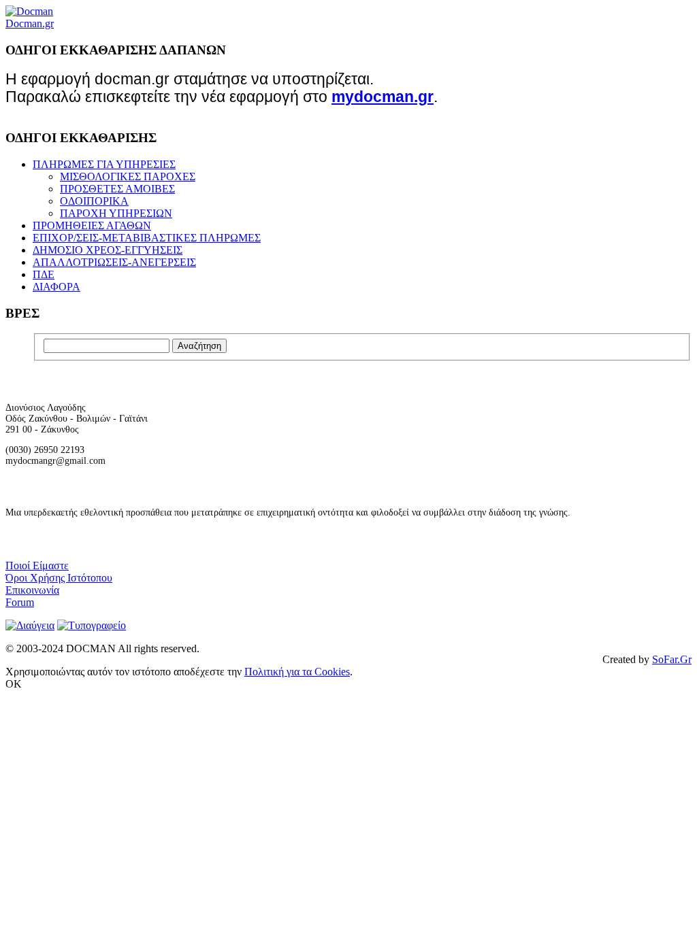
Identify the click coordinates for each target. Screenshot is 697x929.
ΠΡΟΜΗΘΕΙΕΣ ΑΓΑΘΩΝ (92, 225)
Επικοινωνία (32, 590)
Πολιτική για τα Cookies (297, 671)
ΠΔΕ (43, 274)
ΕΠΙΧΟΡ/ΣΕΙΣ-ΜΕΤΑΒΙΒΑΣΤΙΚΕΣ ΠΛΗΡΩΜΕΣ (147, 237)
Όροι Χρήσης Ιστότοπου (58, 578)
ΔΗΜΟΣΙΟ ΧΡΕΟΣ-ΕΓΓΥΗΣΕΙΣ (107, 250)
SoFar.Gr (672, 659)
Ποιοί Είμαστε (37, 565)
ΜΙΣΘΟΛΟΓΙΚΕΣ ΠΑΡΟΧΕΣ (127, 176)
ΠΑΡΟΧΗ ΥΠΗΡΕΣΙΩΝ (116, 213)
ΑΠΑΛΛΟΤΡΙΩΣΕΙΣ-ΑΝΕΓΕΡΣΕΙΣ (114, 262)
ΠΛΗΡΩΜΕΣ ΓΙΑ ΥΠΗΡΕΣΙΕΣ (104, 164)
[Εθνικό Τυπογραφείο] (91, 625)
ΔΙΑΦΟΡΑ (56, 286)
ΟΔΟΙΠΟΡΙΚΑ (94, 201)
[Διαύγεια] (29, 625)
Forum (19, 602)
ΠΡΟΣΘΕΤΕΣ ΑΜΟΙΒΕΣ (117, 189)
